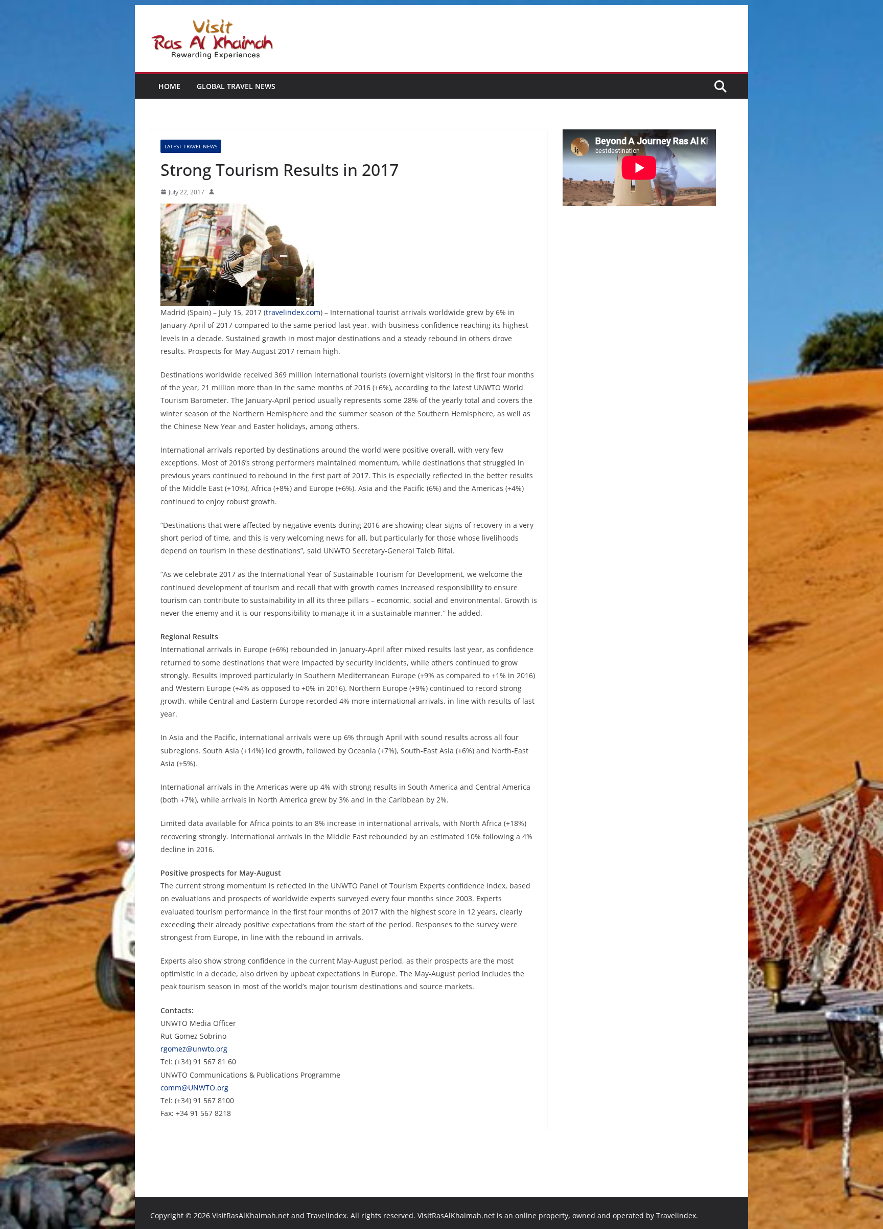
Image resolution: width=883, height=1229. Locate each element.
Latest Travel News (191, 146)
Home (169, 86)
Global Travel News (236, 86)
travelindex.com (293, 312)
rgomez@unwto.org (193, 1049)
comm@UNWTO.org (194, 1087)
